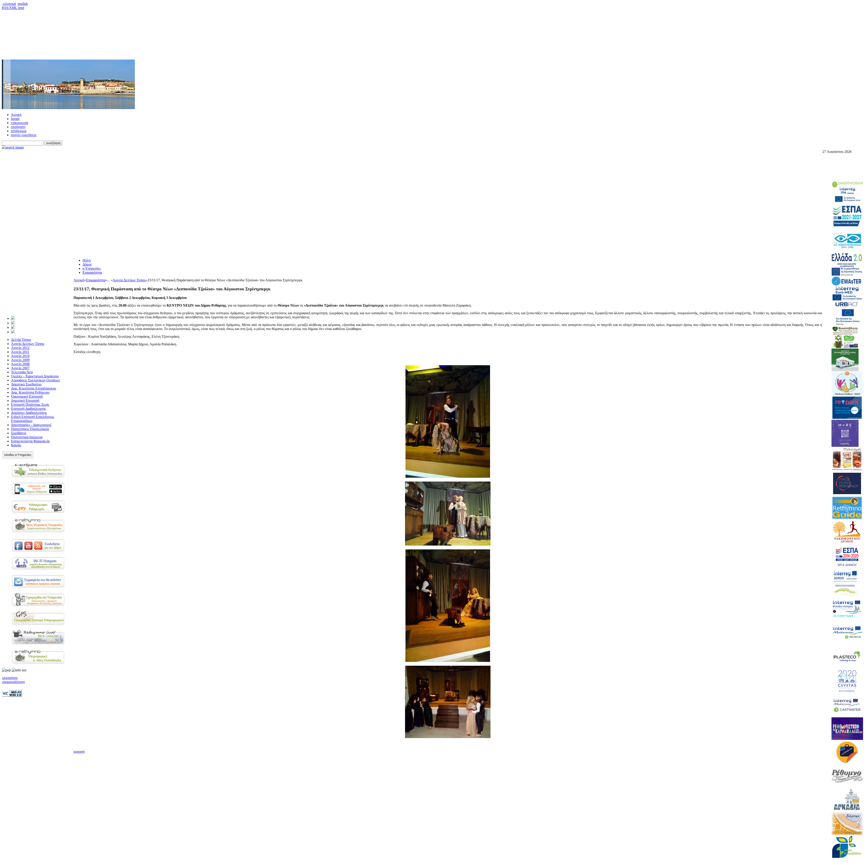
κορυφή (79, 751)
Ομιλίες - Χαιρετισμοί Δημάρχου (35, 376)
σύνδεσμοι (18, 131)
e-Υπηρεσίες (92, 268)
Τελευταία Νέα (22, 372)
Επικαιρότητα (92, 272)
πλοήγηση (18, 127)
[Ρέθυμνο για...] (13, 332)
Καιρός (16, 445)
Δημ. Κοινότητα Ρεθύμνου (30, 392)
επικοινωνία (19, 123)
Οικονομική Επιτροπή (27, 396)
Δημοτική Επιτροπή (25, 400)
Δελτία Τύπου (21, 340)
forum (15, 119)
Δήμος (87, 264)
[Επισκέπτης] (13, 323)
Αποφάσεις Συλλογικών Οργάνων (35, 380)
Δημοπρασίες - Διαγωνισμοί (31, 425)
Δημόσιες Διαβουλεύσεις (29, 413)
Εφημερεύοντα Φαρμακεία (30, 441)
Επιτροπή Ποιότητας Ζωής (30, 404)
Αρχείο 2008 (20, 364)
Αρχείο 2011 (20, 352)
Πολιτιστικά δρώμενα (26, 437)
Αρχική (16, 115)
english (23, 4)
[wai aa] (12, 696)
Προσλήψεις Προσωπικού (30, 429)
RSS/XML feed (13, 8)
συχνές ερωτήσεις (24, 135)
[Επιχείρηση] (13, 327)
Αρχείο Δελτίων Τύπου (27, 344)
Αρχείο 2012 (20, 348)
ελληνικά (9, 4)
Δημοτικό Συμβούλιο (26, 384)
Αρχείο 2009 (20, 360)
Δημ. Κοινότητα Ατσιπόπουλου (33, 388)
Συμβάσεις (18, 433)
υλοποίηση (10, 678)
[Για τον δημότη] (13, 318)
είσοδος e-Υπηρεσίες (17, 455)
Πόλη (87, 260)
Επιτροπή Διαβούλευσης (28, 409)
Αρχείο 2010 (20, 356)
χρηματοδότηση (13, 682)
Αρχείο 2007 (20, 368)
